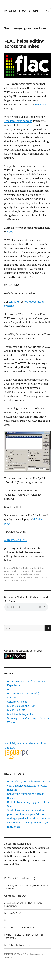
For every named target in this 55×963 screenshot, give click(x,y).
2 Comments (22, 580)
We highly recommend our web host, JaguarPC (25, 745)
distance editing (12, 574)
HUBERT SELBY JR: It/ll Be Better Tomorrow (23, 936)
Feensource (41, 104)
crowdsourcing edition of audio (19, 571)
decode (38, 571)
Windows (14, 301)
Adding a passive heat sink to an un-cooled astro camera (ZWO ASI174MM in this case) (29, 822)
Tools (25, 568)
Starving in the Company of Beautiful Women (26, 887)
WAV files (8, 580)
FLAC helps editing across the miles (24, 44)
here (9, 231)
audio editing (36, 568)
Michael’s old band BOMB (22, 705)
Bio (9, 689)
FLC (31, 574)
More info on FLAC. (15, 539)
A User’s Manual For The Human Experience (23, 904)
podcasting (44, 577)
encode (24, 574)
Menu (46, 11)
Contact (11, 697)
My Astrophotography (20, 714)
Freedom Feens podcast (18, 120)
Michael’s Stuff (16, 709)
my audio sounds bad (27, 577)
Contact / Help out (17, 701)
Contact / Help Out (15, 895)
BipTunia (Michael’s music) (23, 693)
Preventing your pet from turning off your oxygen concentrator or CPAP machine (28, 785)
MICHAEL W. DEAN (21, 11)
